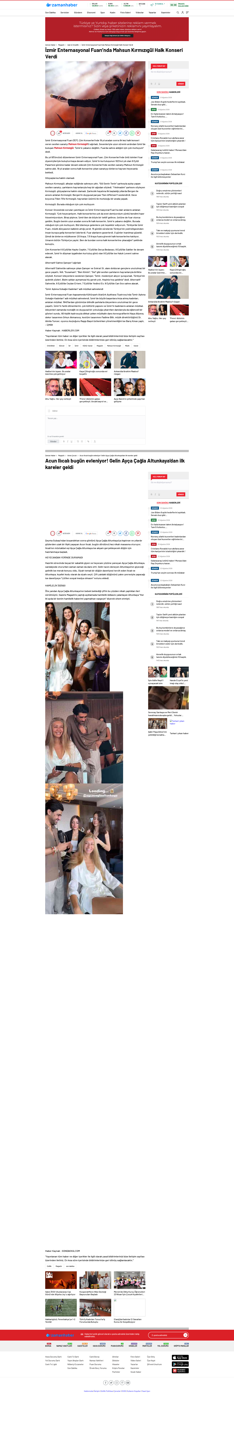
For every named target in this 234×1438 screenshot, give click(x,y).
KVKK (124, 1391)
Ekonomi (91, 12)
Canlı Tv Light (51, 1364)
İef (70, 346)
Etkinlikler (51, 346)
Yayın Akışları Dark (75, 1360)
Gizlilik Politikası (107, 1391)
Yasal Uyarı (146, 1391)
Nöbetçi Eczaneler (75, 1364)
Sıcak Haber (136, 1372)
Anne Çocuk (72, 455)
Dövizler (115, 1360)
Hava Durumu (99, 1345)
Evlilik (49, 1266)
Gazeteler (165, 12)
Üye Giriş (151, 1356)
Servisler (65, 12)
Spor (102, 12)
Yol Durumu (163, 1345)
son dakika (70, 1266)
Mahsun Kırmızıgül (114, 346)
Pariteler (147, 1345)
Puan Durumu (117, 1345)
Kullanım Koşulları (134, 1391)
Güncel (61, 346)
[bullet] (82, 441)
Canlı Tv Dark (73, 1356)
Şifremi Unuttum (154, 1364)
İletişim (97, 1391)
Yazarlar (152, 12)
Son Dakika (50, 12)
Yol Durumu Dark (52, 1360)
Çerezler (117, 1391)
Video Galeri (136, 1360)
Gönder (53, 441)
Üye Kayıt (151, 1360)
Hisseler (133, 1345)
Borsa (48, 1345)
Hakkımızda (88, 1391)
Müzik (127, 346)
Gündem (78, 12)
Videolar (140, 12)
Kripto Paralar (181, 1345)
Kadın (112, 12)
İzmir (77, 346)
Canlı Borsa (94, 1356)
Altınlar (115, 1356)
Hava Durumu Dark (53, 1356)
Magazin (61, 45)
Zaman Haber (50, 45)
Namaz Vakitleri (64, 1345)
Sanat (136, 346)
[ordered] (78, 441)
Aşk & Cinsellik (73, 45)
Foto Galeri (125, 12)
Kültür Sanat (87, 346)
